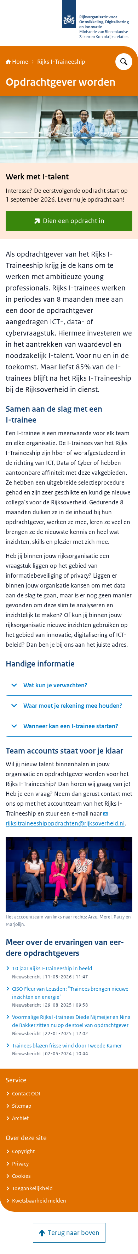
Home (20, 62)
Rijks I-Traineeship (61, 62)
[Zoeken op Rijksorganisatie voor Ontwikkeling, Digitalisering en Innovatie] (123, 61)
